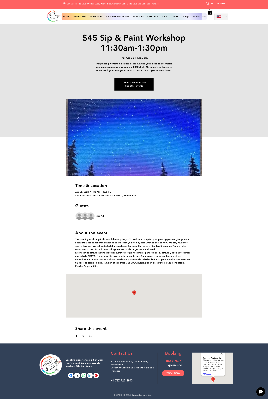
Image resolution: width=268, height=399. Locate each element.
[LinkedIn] (90, 375)
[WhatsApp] (83, 375)
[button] (96, 16)
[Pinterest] (96, 375)
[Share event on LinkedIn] (90, 336)
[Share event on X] (83, 336)
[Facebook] (71, 375)
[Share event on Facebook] (76, 336)
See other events (134, 86)
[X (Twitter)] (77, 375)
